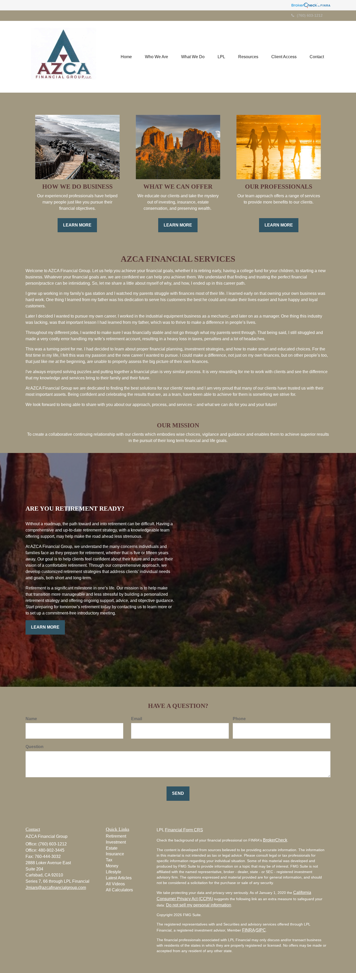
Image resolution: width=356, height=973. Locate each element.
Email (136, 719)
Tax (109, 860)
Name (31, 719)
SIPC (261, 930)
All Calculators (119, 890)
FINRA (248, 930)
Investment (116, 842)
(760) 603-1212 (310, 15)
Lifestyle (113, 872)
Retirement (116, 836)
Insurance (115, 854)
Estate (112, 848)
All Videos (115, 884)
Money (112, 866)
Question (35, 746)
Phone (239, 719)
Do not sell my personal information (198, 905)
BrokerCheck (275, 840)
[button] (156, 57)
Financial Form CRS (184, 830)
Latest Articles (119, 878)
